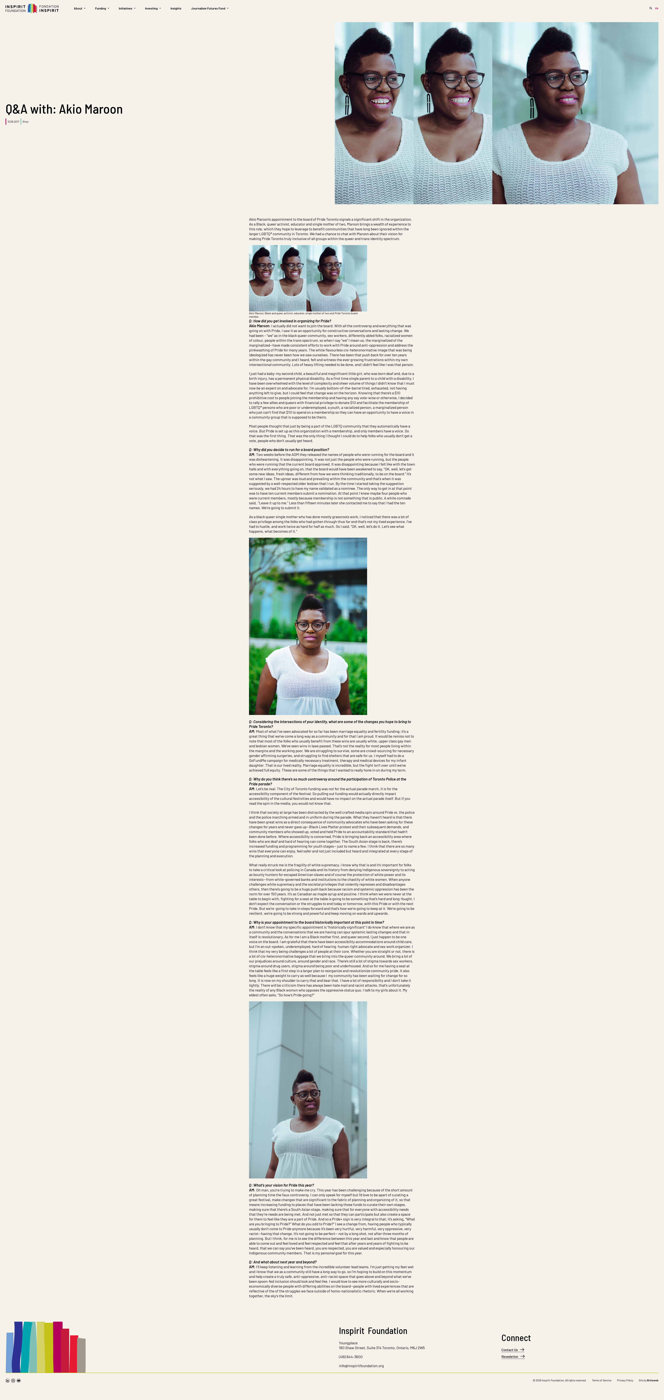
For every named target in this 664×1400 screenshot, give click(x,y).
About (78, 8)
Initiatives (125, 8)
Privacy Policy (625, 1380)
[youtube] (19, 1381)
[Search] (651, 8)
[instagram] (13, 1381)
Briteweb (652, 1380)
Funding (100, 8)
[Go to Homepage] (32, 8)
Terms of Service (601, 1380)
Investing (151, 8)
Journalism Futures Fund (208, 8)
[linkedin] (8, 1381)
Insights (175, 8)
